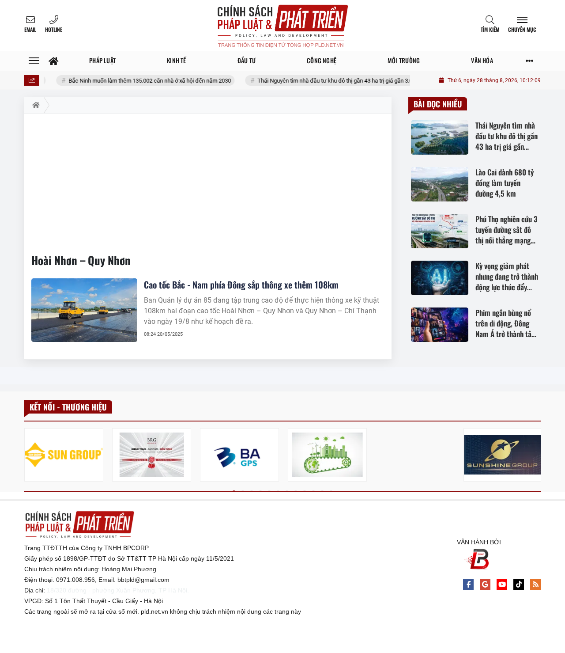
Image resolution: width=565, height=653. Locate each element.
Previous (31, 456)
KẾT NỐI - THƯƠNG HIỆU (68, 407)
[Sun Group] (63, 455)
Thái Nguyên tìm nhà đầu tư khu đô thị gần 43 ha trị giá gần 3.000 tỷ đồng (337, 80)
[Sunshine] (502, 455)
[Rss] (535, 584)
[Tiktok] (518, 584)
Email (30, 29)
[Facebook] (468, 584)
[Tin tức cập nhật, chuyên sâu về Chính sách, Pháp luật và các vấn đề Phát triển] (282, 25)
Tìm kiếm (490, 29)
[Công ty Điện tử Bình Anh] (239, 455)
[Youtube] (502, 584)
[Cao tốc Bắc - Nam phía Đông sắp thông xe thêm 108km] (84, 310)
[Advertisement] (208, 180)
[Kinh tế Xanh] (327, 455)
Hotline (53, 29)
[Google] (485, 584)
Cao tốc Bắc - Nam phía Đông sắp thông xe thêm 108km (241, 284)
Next (534, 456)
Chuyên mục (522, 29)
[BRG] (151, 455)
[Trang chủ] (54, 61)
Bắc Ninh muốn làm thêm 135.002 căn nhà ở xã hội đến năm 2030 (139, 80)
